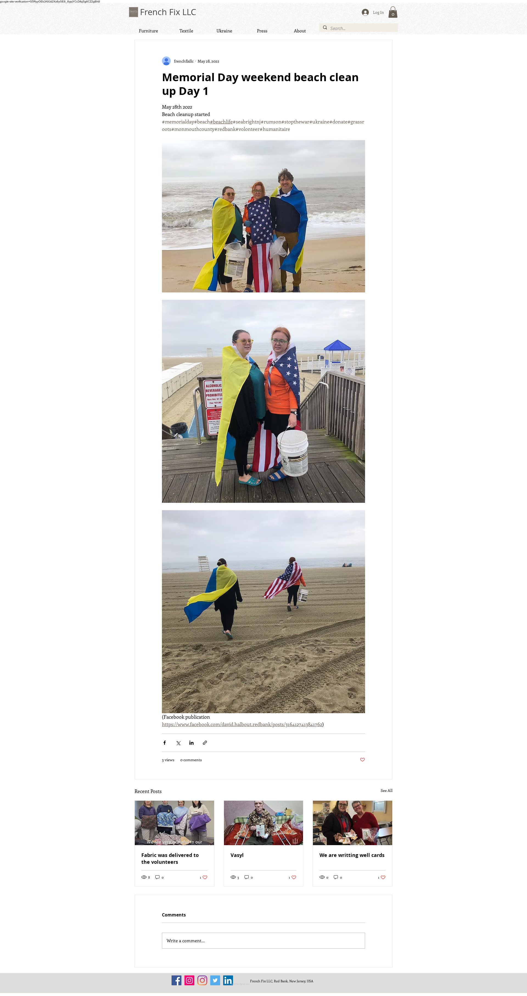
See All (387, 790)
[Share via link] (205, 742)
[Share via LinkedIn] (191, 742)
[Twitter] (215, 980)
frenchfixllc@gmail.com (240, 984)
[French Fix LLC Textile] (202, 980)
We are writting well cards (352, 855)
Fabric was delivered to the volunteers (170, 858)
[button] (393, 12)
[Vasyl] (263, 823)
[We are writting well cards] (352, 823)
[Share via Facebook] (164, 742)
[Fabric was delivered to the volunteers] (174, 823)
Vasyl (237, 855)
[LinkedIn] (228, 980)
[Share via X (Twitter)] (178, 742)
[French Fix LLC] (176, 980)
